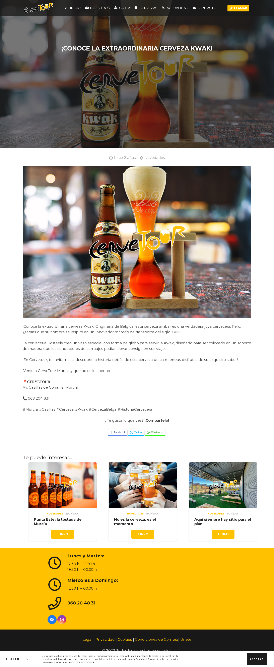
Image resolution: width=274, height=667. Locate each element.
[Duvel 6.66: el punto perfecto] (211, 465)
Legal (87, 639)
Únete (185, 639)
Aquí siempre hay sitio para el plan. (130, 521)
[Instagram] (61, 619)
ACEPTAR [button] (257, 659)
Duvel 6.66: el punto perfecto (211, 519)
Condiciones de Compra (156, 639)
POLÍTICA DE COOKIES (82, 662)
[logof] (38, 8)
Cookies (125, 639)
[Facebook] (52, 619)
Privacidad (105, 639)
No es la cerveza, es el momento (43, 521)
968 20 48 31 (81, 602)
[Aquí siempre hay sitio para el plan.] (131, 465)
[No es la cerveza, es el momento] (50, 465)
